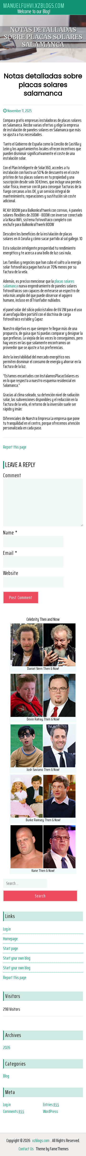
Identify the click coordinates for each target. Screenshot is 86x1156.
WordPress (50, 1111)
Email (10, 553)
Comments (13, 1111)
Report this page (14, 446)
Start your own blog (16, 958)
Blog (6, 1075)
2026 (6, 1047)
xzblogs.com (40, 1140)
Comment (12, 475)
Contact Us (26, 1148)
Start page (10, 948)
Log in (7, 928)
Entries (51, 1104)
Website (10, 573)
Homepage (10, 938)
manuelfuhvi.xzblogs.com (33, 5)
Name (10, 532)
